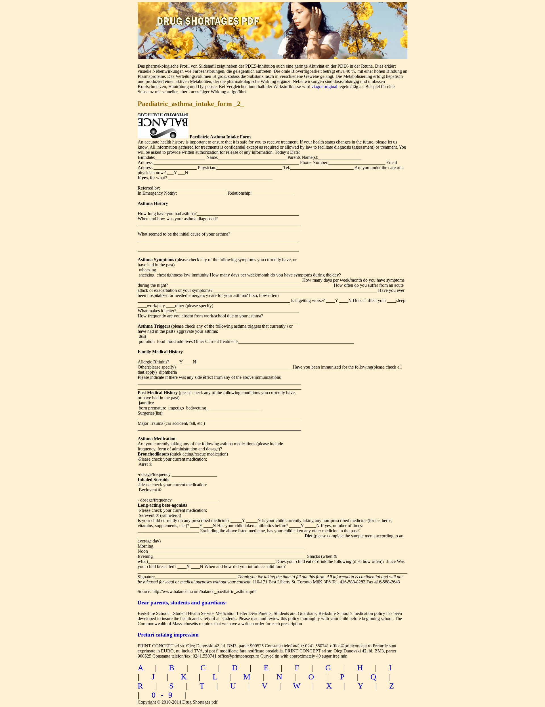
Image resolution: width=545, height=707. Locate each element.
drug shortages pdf (209, 16)
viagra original (324, 86)
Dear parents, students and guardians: (182, 603)
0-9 (164, 695)
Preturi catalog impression (168, 635)
